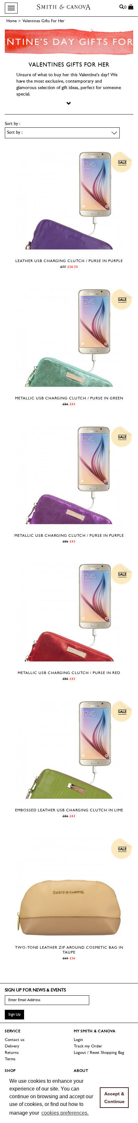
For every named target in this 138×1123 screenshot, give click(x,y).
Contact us (14, 1040)
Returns (12, 1053)
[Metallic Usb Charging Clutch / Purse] (69, 391)
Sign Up (14, 1015)
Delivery (12, 1046)
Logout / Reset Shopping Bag (99, 1053)
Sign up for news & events (35, 990)
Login (78, 1040)
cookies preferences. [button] (65, 1113)
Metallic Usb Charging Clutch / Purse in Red (69, 673)
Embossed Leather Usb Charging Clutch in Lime (69, 810)
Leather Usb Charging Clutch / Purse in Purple (69, 261)
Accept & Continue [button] (114, 1097)
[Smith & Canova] (64, 6)
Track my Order (88, 1046)
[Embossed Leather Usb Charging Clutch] (69, 803)
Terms (10, 1059)
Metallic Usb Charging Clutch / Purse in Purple (69, 536)
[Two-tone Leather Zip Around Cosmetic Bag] (69, 940)
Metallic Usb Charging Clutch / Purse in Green (69, 398)
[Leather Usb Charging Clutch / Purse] (69, 253)
